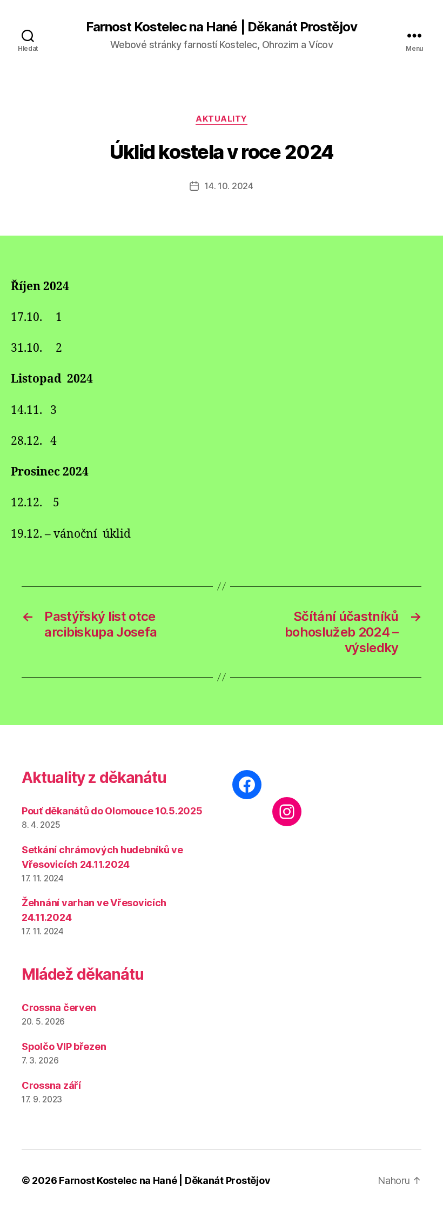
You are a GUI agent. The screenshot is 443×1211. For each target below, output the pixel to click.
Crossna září (51, 1085)
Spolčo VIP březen (64, 1046)
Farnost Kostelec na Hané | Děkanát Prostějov (221, 27)
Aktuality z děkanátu (94, 777)
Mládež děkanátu (83, 974)
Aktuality (221, 119)
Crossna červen (59, 1007)
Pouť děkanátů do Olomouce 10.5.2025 (112, 811)
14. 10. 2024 (228, 185)
